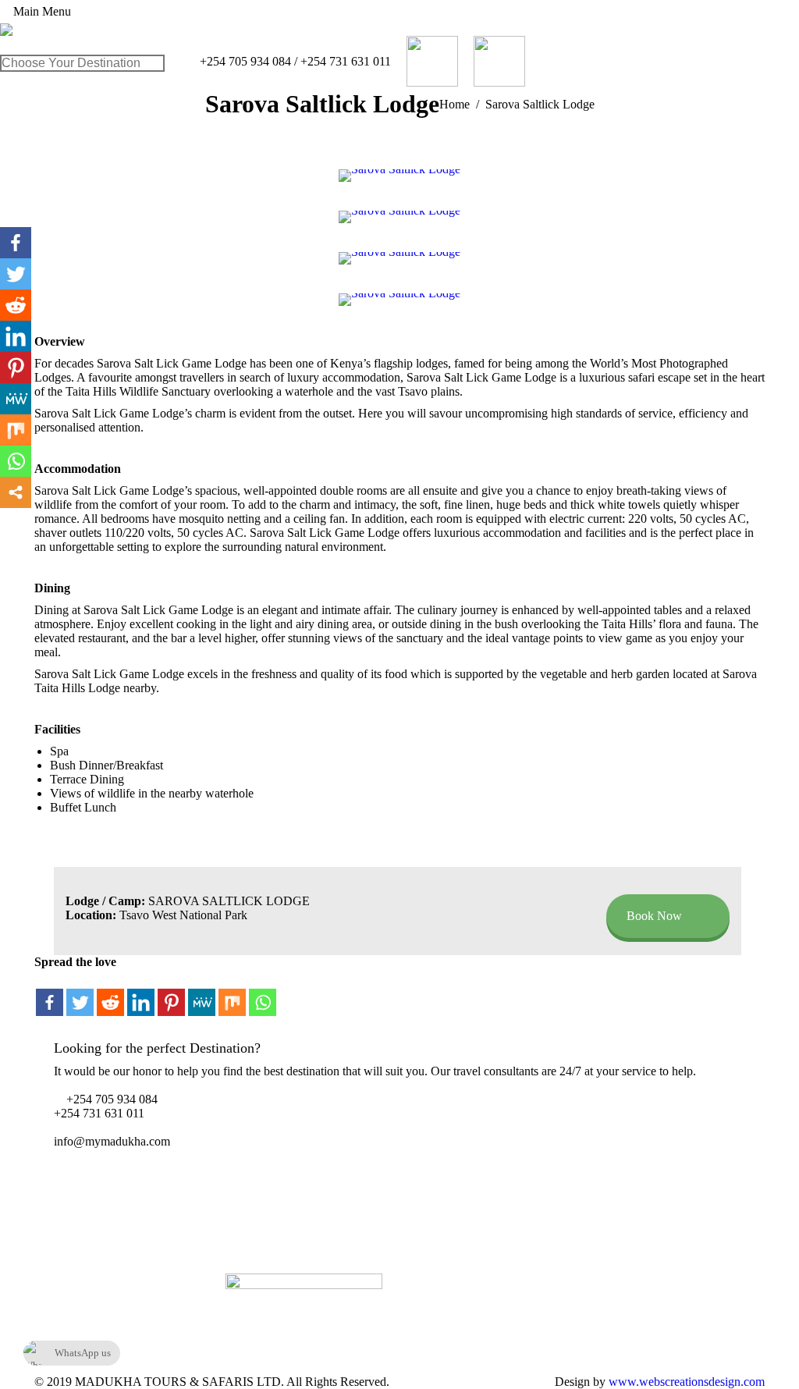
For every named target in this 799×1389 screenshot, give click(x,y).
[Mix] (232, 994)
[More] (15, 492)
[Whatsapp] (262, 994)
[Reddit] (110, 994)
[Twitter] (80, 994)
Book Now (654, 915)
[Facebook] (49, 994)
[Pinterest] (171, 994)
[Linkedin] (140, 994)
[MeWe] (201, 994)
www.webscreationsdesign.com (685, 1381)
